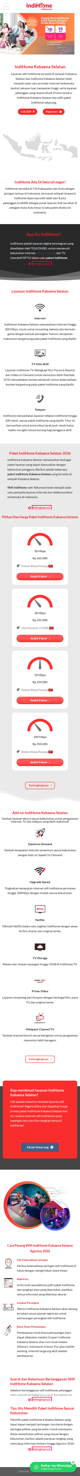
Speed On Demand (50, 855)
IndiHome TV (25, 370)
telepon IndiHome (56, 415)
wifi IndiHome (31, 74)
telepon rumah (45, 253)
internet (62, 324)
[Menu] (6, 6)
